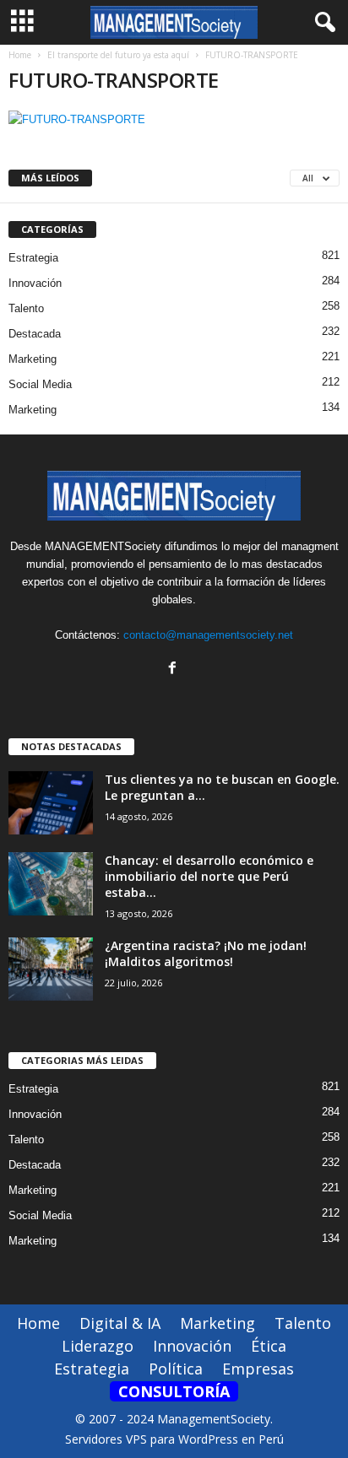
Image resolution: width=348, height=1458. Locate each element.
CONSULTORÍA (174, 1391)
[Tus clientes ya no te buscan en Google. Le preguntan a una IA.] (50, 802)
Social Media (40, 384)
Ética (268, 1346)
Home (19, 55)
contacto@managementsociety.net (208, 635)
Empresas (258, 1368)
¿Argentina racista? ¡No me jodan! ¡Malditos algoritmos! (206, 953)
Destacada (34, 333)
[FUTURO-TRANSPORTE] (174, 119)
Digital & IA (119, 1323)
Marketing (32, 359)
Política (176, 1368)
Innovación (35, 283)
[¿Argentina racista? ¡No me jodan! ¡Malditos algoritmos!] (50, 969)
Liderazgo (97, 1346)
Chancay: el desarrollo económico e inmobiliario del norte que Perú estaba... (209, 876)
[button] (321, 22)
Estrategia (33, 257)
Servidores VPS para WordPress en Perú (174, 1439)
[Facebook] (174, 669)
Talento (26, 308)
